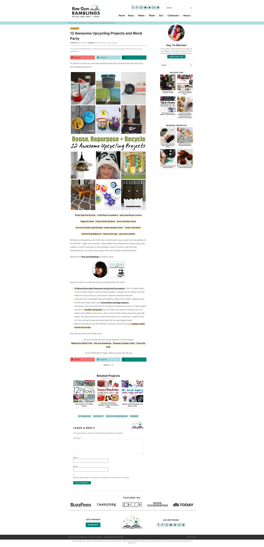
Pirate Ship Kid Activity (85, 215)
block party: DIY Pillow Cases (84, 405)
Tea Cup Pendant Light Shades (89, 227)
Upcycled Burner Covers (131, 215)
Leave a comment (112, 42)
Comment (77, 438)
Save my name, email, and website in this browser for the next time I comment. (101, 478)
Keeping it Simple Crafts (124, 343)
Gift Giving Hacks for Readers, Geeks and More (168, 113)
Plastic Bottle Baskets (105, 221)
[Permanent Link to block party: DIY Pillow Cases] (84, 401)
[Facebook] (133, 8)
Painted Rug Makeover (91, 234)
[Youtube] (145, 8)
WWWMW (74, 28)
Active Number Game (126, 221)
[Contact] (153, 8)
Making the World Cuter (82, 343)
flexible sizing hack (93, 310)
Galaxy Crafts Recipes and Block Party (132, 405)
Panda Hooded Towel (113, 227)
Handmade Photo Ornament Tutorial (167, 91)
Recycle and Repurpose (116, 416)
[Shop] (157, 8)
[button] (143, 74)
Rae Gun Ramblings (86, 11)
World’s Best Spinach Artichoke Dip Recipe (185, 144)
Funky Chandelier (133, 227)
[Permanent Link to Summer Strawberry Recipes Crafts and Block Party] (108, 400)
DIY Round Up (84, 416)
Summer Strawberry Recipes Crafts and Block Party (108, 405)
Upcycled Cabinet (127, 234)
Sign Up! (93, 525)
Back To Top (191, 537)
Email (75, 466)
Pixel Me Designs (117, 537)
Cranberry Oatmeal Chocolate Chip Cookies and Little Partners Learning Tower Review (185, 115)
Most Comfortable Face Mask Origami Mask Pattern (168, 145)
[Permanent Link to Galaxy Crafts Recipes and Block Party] (132, 401)
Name (76, 458)
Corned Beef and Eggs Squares (115, 302)
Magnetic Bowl (87, 221)
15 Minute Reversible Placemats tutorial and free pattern (99, 288)
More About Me (176, 56)
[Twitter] (149, 8)
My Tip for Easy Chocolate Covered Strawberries (185, 166)
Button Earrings (110, 234)
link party (98, 416)
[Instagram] (141, 8)
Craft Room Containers (107, 215)
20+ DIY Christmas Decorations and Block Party (185, 92)
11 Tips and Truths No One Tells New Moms (168, 166)
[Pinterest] (137, 8)
